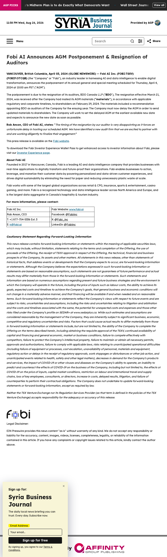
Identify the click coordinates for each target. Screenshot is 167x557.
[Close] (63, 486)
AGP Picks (10, 5)
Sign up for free (35, 540)
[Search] (132, 41)
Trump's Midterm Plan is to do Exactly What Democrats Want (63, 5)
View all (159, 5)
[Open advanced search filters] (140, 41)
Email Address (19, 525)
